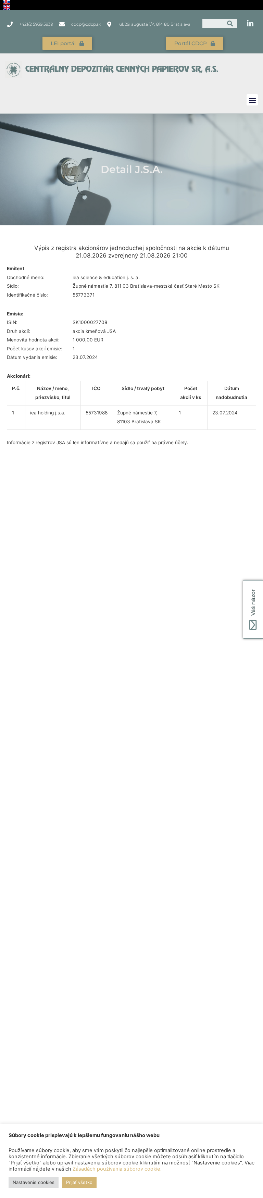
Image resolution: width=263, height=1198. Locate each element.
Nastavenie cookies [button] (33, 1182)
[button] (252, 99)
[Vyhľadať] (230, 23)
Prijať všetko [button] (79, 1182)
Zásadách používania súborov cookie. (117, 1169)
